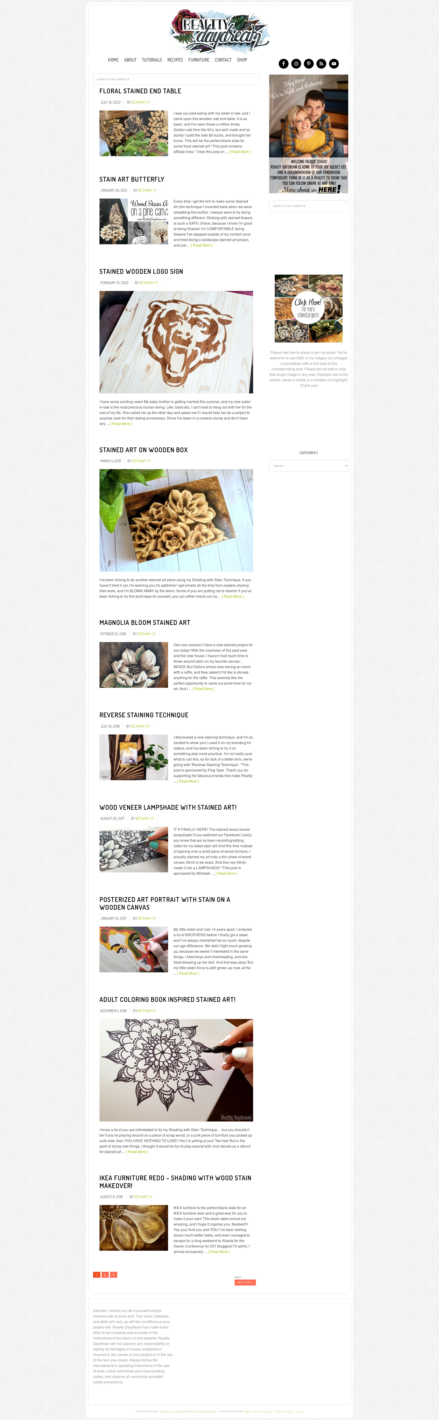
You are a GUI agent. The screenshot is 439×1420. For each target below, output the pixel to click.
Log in (299, 1411)
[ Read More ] (240, 151)
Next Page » (245, 1282)
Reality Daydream (219, 31)
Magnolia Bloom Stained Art (145, 622)
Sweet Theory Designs (258, 1411)
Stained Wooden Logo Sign (141, 271)
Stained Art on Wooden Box (143, 450)
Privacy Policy (284, 1411)
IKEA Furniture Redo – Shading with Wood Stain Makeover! (175, 1182)
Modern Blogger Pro (173, 1411)
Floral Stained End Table (140, 91)
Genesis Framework (204, 1411)
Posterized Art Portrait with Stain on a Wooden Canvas (164, 903)
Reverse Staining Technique (144, 715)
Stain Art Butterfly (131, 179)
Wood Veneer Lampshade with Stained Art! (168, 807)
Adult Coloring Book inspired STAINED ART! (167, 999)
